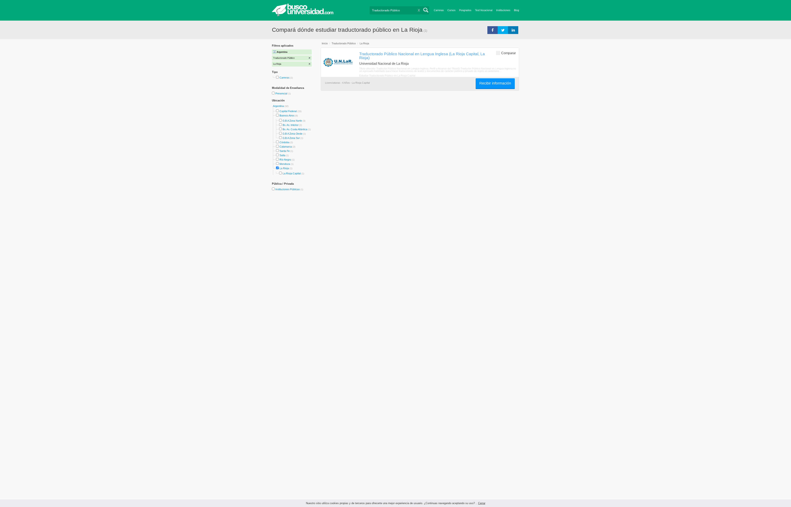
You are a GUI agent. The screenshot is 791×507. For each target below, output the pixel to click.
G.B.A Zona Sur (291, 138)
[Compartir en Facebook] (492, 30)
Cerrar (481, 503)
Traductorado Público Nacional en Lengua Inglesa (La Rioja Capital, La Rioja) (422, 56)
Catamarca (286, 146)
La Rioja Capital (292, 173)
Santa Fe (285, 151)
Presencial (281, 93)
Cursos (451, 10)
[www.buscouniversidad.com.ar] (302, 15)
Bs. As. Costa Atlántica (295, 129)
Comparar (508, 53)
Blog (516, 10)
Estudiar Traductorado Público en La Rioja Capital (387, 75)
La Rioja (284, 168)
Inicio (325, 43)
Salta (282, 155)
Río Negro (285, 159)
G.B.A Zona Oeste (292, 133)
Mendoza (285, 164)
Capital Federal (288, 111)
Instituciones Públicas (289, 189)
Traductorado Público (344, 43)
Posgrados (465, 10)
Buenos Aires (287, 115)
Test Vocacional (484, 10)
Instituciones (503, 10)
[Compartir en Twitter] (503, 30)
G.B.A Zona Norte (292, 120)
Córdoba (284, 142)
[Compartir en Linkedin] (513, 30)
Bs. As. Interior (290, 125)
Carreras (439, 10)
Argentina (278, 106)
